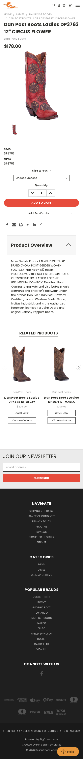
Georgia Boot (41, 607)
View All (41, 649)
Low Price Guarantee (41, 516)
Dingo (41, 628)
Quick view (21, 413)
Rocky (41, 602)
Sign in (33, 537)
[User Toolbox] (59, 5)
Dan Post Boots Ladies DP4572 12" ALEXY (21, 400)
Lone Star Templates (48, 744)
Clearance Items (41, 575)
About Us (42, 526)
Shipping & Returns (41, 511)
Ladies (41, 569)
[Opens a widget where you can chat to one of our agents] (68, 752)
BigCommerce (49, 739)
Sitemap (41, 542)
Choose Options (21, 420)
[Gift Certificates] (64, 5)
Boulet (41, 639)
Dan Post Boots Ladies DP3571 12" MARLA (61, 400)
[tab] (41, 245)
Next (78, 367)
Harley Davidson (41, 633)
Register (48, 537)
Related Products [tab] (38, 333)
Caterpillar (41, 644)
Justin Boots (41, 597)
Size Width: (41, 171)
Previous (4, 367)
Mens (41, 564)
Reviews (41, 532)
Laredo (41, 623)
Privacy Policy (41, 521)
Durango (42, 612)
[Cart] (70, 5)
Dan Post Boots (41, 618)
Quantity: (42, 185)
